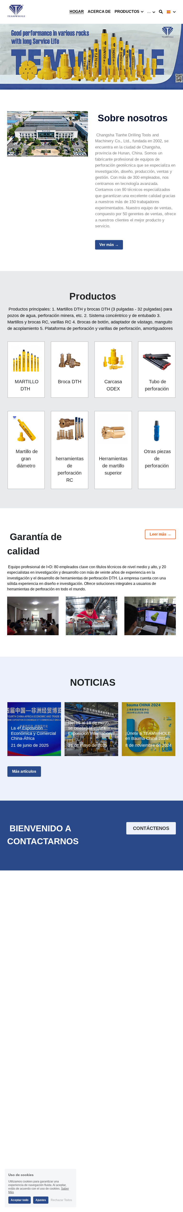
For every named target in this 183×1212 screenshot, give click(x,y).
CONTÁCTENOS (151, 828)
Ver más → (109, 245)
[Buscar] (161, 12)
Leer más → (160, 534)
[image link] (16, 12)
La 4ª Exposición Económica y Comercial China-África (33, 733)
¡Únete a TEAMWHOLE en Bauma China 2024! (148, 736)
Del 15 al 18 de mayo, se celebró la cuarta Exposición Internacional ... (91, 731)
